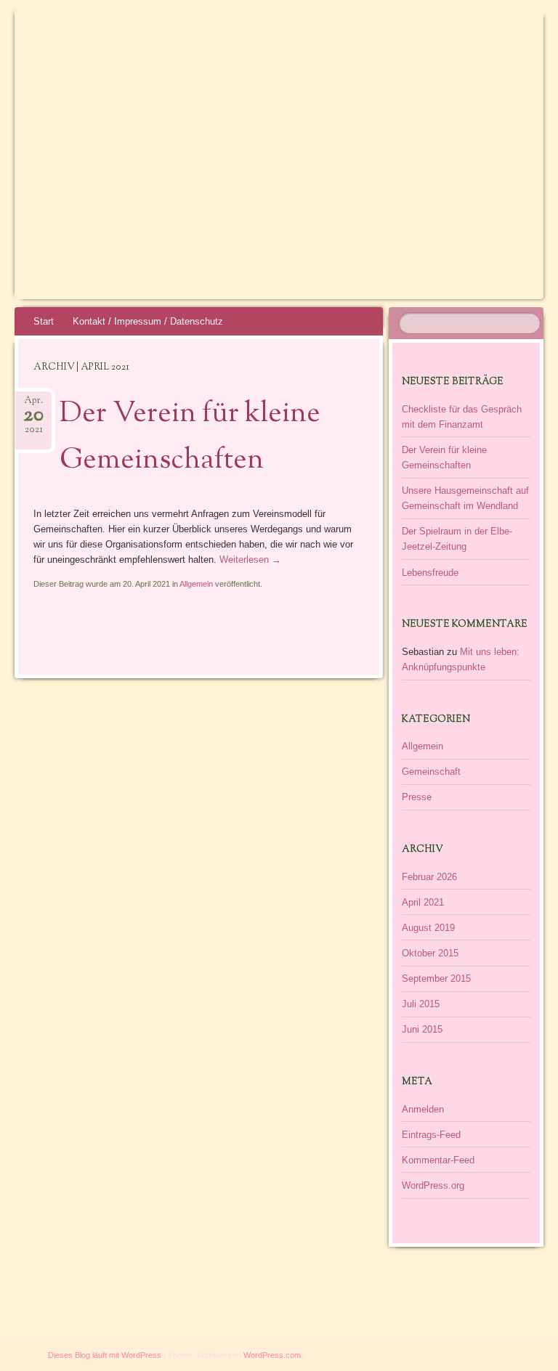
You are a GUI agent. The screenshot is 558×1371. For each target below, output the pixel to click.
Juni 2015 (422, 1029)
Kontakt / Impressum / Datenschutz (148, 321)
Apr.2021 (33, 415)
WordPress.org (433, 1185)
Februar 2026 (429, 876)
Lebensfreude (430, 572)
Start (43, 321)
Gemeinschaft (431, 771)
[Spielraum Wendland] (238, 74)
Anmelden (423, 1109)
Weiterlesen (250, 559)
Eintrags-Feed (431, 1134)
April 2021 (423, 902)
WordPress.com (272, 1355)
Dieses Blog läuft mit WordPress (104, 1355)
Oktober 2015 (430, 953)
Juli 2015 (421, 1003)
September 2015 (436, 978)
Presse (417, 797)
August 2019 (428, 927)
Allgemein (196, 583)
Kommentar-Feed (438, 1160)
